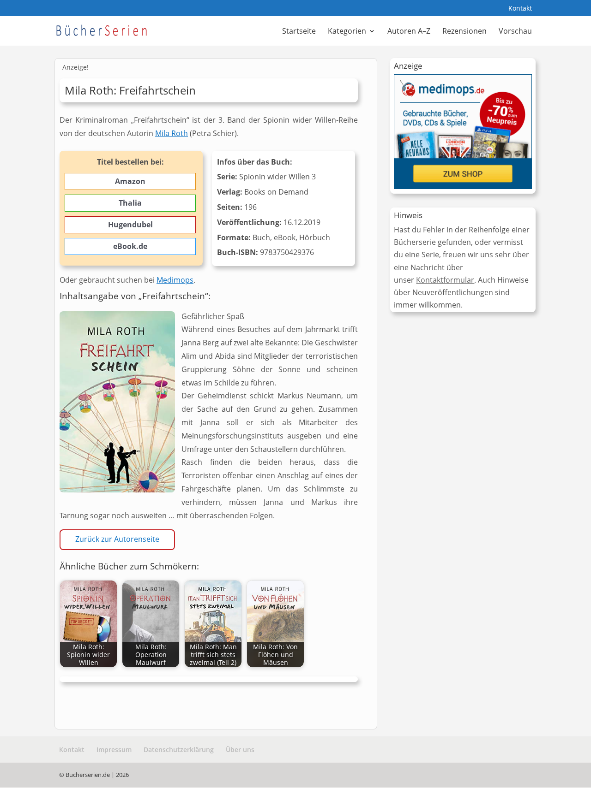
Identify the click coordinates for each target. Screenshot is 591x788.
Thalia (130, 203)
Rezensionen (464, 32)
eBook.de (130, 246)
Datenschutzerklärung (179, 749)
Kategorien (347, 32)
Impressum (114, 749)
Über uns (240, 749)
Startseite (299, 32)
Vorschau (515, 32)
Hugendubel (130, 224)
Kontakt (520, 8)
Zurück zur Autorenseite (117, 539)
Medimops (175, 280)
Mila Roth (171, 133)
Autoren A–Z (408, 32)
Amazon (130, 181)
